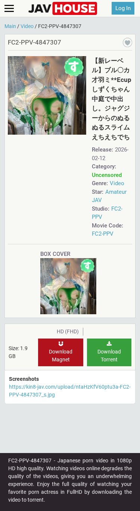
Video (117, 183)
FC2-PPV (102, 233)
